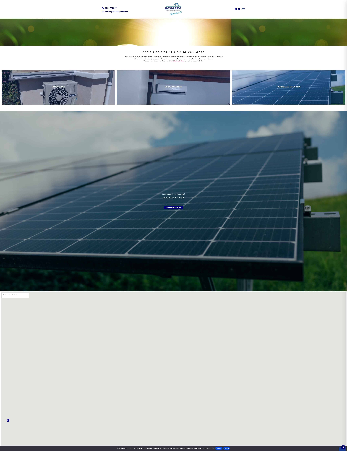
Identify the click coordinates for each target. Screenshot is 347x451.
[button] (243, 9)
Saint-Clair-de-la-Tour (177, 61)
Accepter (218, 448)
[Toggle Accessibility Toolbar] (343, 447)
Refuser (226, 448)
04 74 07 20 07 (179, 197)
